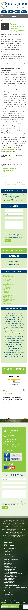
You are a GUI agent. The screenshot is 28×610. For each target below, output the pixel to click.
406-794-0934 (7, 160)
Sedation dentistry (8, 298)
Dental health (20, 30)
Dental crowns (7, 279)
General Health (7, 287)
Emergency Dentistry (8, 284)
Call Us (4, 11)
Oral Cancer (6, 291)
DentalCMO (5, 602)
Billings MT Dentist (6, 19)
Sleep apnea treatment (9, 299)
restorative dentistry (7, 149)
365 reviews (16, 382)
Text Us (25, 11)
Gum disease (6, 288)
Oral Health (6, 292)
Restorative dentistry (8, 295)
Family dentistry (14, 32)
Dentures (5, 283)
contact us (9, 151)
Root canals (6, 296)
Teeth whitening (7, 300)
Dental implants (7, 281)
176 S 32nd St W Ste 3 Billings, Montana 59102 (9, 170)
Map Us (11, 11)
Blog (13, 19)
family (15, 147)
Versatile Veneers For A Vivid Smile (16, 184)
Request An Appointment (14, 250)
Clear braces (6, 275)
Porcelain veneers (7, 294)
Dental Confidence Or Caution (17, 26)
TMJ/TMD (5, 302)
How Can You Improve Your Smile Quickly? (13, 182)
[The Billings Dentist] (14, 5)
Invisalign (5, 289)
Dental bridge (6, 277)
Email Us (18, 11)
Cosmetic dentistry (8, 276)
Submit (8, 240)
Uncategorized (7, 303)
